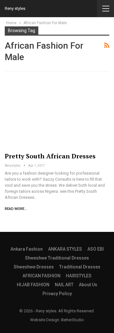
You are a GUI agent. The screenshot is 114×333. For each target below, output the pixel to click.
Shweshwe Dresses (34, 266)
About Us (88, 284)
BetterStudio (72, 319)
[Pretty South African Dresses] (57, 113)
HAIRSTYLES (79, 275)
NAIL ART (64, 284)
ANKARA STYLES (65, 249)
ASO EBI (95, 249)
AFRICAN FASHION (41, 275)
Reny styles (15, 8)
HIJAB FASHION (33, 284)
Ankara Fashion (26, 249)
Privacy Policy (57, 293)
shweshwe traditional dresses (57, 257)
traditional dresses (79, 266)
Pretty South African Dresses (50, 156)
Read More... (16, 209)
